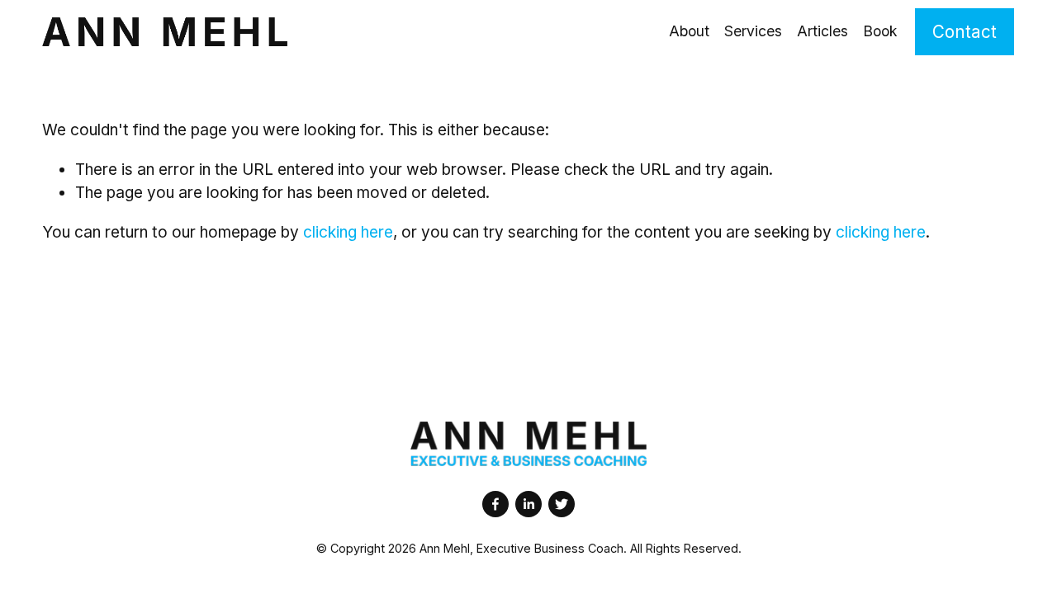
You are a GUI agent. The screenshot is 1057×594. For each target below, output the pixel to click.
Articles (822, 31)
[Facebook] (495, 504)
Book (880, 31)
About (689, 31)
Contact (964, 31)
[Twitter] (561, 504)
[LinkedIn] (528, 504)
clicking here (348, 232)
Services (753, 31)
